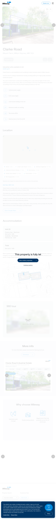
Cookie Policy (6, 515)
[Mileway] (6, 3)
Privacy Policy (14, 515)
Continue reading (28, 265)
